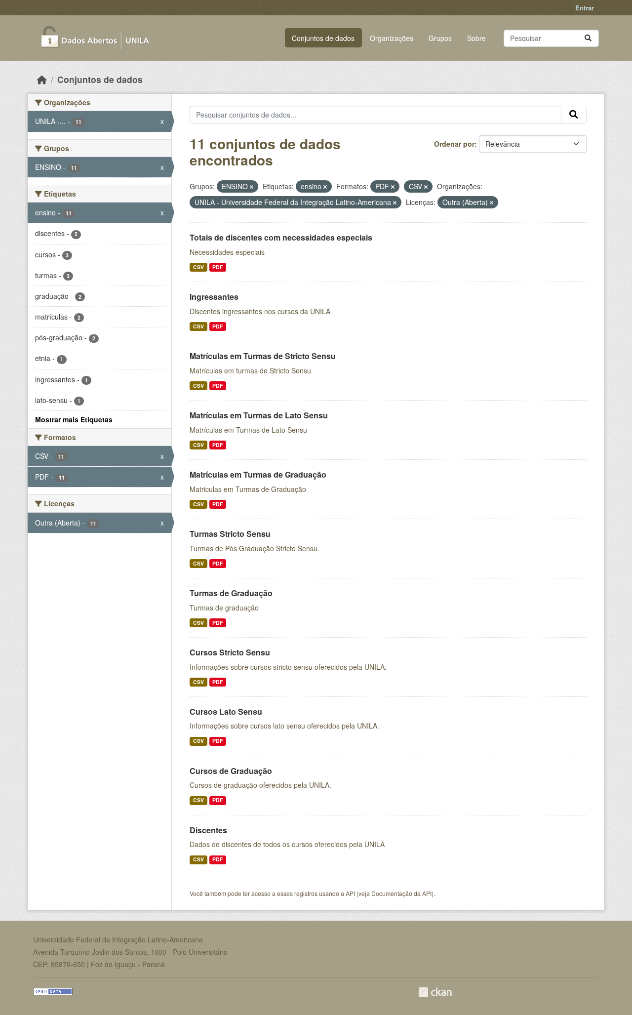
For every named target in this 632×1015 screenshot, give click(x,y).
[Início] (42, 79)
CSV (198, 267)
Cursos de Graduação (231, 770)
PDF (217, 267)
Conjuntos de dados (323, 38)
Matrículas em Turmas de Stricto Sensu (263, 356)
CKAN (435, 992)
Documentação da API (401, 893)
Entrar (584, 7)
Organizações (391, 38)
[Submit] (588, 38)
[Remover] (251, 187)
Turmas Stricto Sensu (230, 533)
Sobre (476, 38)
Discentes (208, 830)
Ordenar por (454, 144)
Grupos (440, 38)
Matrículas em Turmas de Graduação (258, 474)
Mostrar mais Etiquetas (74, 419)
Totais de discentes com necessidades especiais (281, 237)
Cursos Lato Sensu (226, 711)
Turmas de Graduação (231, 593)
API (350, 893)
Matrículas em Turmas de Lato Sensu (259, 415)
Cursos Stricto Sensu (230, 652)
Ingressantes (214, 296)
